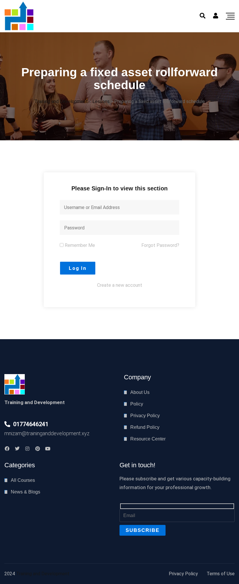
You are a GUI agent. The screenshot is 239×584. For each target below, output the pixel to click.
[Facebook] (7, 448)
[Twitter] (17, 448)
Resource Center (148, 438)
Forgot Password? (160, 245)
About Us (140, 392)
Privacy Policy (145, 415)
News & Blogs (25, 491)
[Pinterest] (37, 448)
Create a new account (119, 285)
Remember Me (79, 245)
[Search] (202, 15)
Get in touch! (137, 465)
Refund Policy (144, 427)
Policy (136, 403)
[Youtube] (47, 448)
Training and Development (42, 573)
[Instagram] (27, 448)
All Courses (23, 480)
